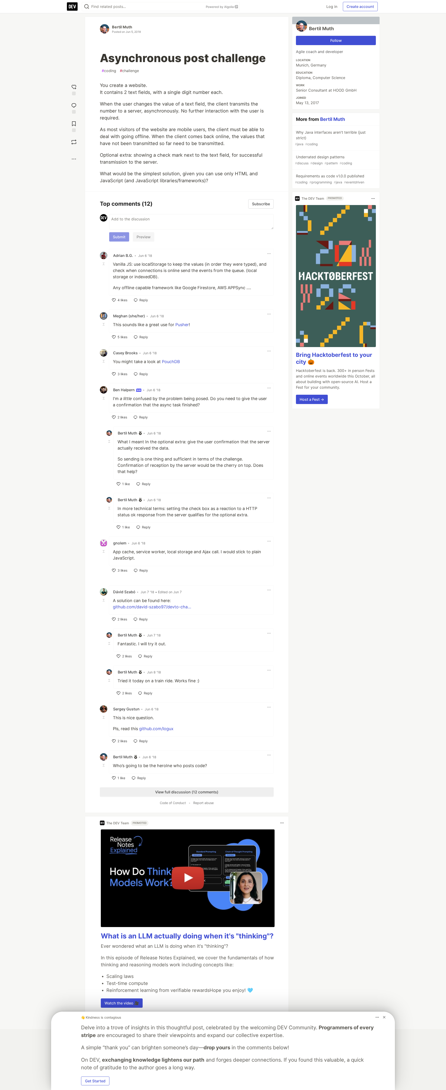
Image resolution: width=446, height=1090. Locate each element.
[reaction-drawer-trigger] (74, 89)
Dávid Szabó (124, 592)
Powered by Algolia (220, 7)
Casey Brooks (125, 353)
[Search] (86, 6)
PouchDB (171, 361)
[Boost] (73, 142)
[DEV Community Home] (72, 6)
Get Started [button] (95, 1081)
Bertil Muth (122, 27)
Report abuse (203, 803)
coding (109, 70)
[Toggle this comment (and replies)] (104, 264)
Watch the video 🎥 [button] (122, 1003)
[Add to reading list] (73, 126)
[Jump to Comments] (73, 107)
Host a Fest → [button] (312, 399)
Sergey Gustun (126, 709)
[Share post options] (74, 159)
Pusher (182, 324)
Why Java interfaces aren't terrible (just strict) (330, 138)
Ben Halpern (124, 390)
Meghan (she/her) (129, 316)
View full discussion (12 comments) (186, 792)
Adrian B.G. (123, 255)
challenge (129, 70)
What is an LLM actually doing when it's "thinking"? (187, 936)
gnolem (119, 543)
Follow (336, 40)
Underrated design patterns (323, 160)
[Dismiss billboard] (384, 1017)
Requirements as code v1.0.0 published (329, 179)
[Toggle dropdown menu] (269, 253)
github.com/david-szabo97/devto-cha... (152, 606)
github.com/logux (156, 728)
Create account (360, 6)
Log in (331, 6)
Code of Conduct (173, 803)
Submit (119, 237)
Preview (144, 237)
